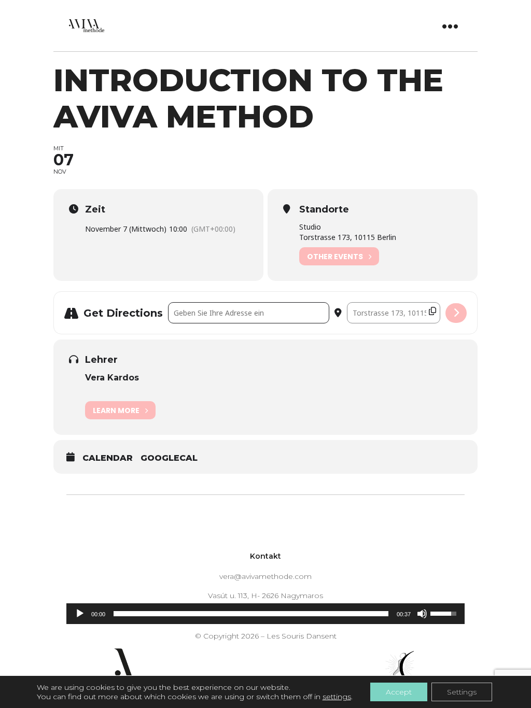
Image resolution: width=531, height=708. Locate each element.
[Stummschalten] (422, 613)
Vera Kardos (112, 378)
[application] (265, 613)
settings (337, 696)
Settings (462, 692)
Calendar (107, 458)
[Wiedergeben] (80, 613)
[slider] (251, 613)
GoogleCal (169, 458)
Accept (399, 692)
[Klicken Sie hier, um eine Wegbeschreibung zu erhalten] (456, 313)
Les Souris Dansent (302, 636)
